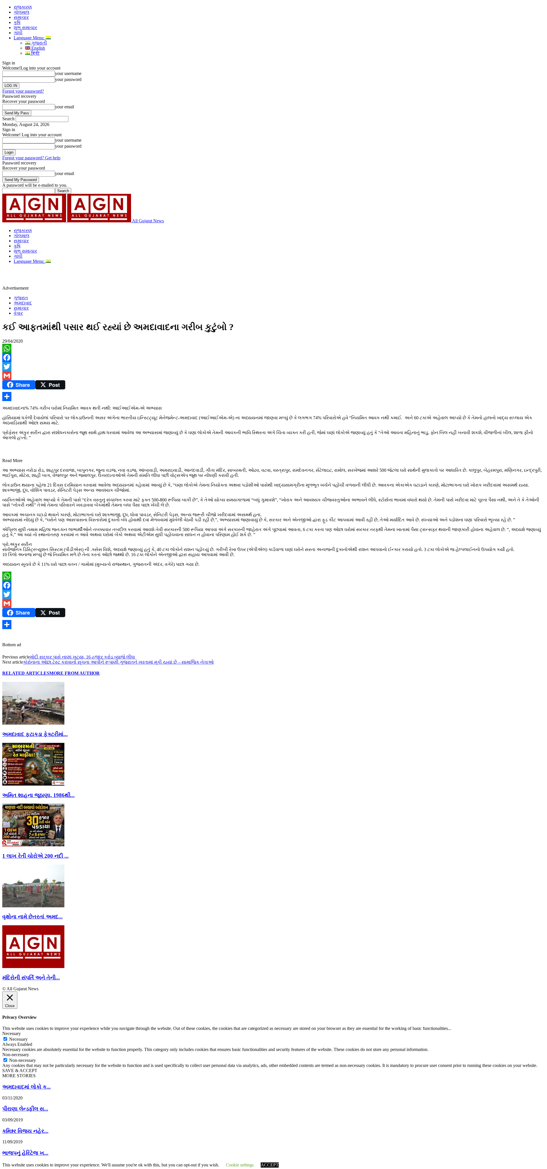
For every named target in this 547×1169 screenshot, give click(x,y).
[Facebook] (273, 357)
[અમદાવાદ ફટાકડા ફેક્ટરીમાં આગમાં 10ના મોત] (33, 723)
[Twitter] (273, 366)
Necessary (18, 1039)
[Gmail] (273, 375)
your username (68, 73)
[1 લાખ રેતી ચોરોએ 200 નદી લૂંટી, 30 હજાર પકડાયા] (33, 844)
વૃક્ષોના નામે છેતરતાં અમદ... (32, 917)
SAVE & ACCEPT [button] (19, 1070)
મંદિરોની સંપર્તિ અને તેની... (31, 978)
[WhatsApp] (273, 348)
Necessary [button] (11, 1033)
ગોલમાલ (21, 12)
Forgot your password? (23, 91)
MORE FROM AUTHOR (74, 673)
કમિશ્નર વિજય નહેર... (25, 1131)
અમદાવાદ (23, 302)
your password (68, 79)
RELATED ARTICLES (25, 673)
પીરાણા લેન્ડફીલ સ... (25, 1109)
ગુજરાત (21, 297)
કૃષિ (17, 22)
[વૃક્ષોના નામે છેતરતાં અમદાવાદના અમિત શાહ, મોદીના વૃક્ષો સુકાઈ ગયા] (33, 905)
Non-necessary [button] (15, 1054)
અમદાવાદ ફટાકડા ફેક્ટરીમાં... (35, 734)
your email (64, 106)
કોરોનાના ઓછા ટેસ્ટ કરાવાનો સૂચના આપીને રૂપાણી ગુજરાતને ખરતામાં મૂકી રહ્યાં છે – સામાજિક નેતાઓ (118, 662)
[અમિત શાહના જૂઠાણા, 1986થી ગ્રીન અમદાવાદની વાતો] (33, 784)
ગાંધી (18, 32)
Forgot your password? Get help (31, 157)
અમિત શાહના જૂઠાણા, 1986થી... (38, 795)
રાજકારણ (23, 7)
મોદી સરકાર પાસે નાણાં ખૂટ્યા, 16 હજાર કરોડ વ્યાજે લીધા (82, 656)
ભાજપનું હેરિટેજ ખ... (25, 1153)
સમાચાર (21, 17)
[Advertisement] (132, 277)
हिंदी (35, 53)
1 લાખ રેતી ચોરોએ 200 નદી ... (35, 856)
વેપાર (18, 313)
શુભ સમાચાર (25, 27)
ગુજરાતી (38, 42)
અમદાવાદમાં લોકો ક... (26, 1087)
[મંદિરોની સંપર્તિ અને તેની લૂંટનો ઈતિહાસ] (33, 966)
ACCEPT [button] (270, 1164)
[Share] (273, 396)
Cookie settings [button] (240, 1164)
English (37, 48)
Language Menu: (30, 37)
